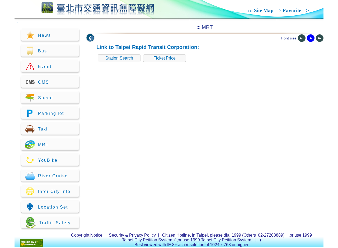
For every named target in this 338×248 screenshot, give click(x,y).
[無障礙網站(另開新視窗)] (31, 246)
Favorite (292, 10)
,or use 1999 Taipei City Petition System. (215, 240)
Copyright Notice (86, 235)
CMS (43, 82)
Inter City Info (54, 191)
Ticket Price (165, 58)
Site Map (264, 10)
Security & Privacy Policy (132, 235)
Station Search (119, 58)
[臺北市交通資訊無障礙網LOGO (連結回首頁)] (98, 12)
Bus (42, 51)
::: (250, 10)
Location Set (53, 207)
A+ (301, 38)
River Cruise (53, 176)
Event (44, 66)
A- (319, 38)
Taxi (43, 129)
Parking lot (51, 113)
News (44, 35)
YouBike (48, 160)
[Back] (90, 37)
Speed (45, 98)
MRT (43, 144)
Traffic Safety (55, 222)
